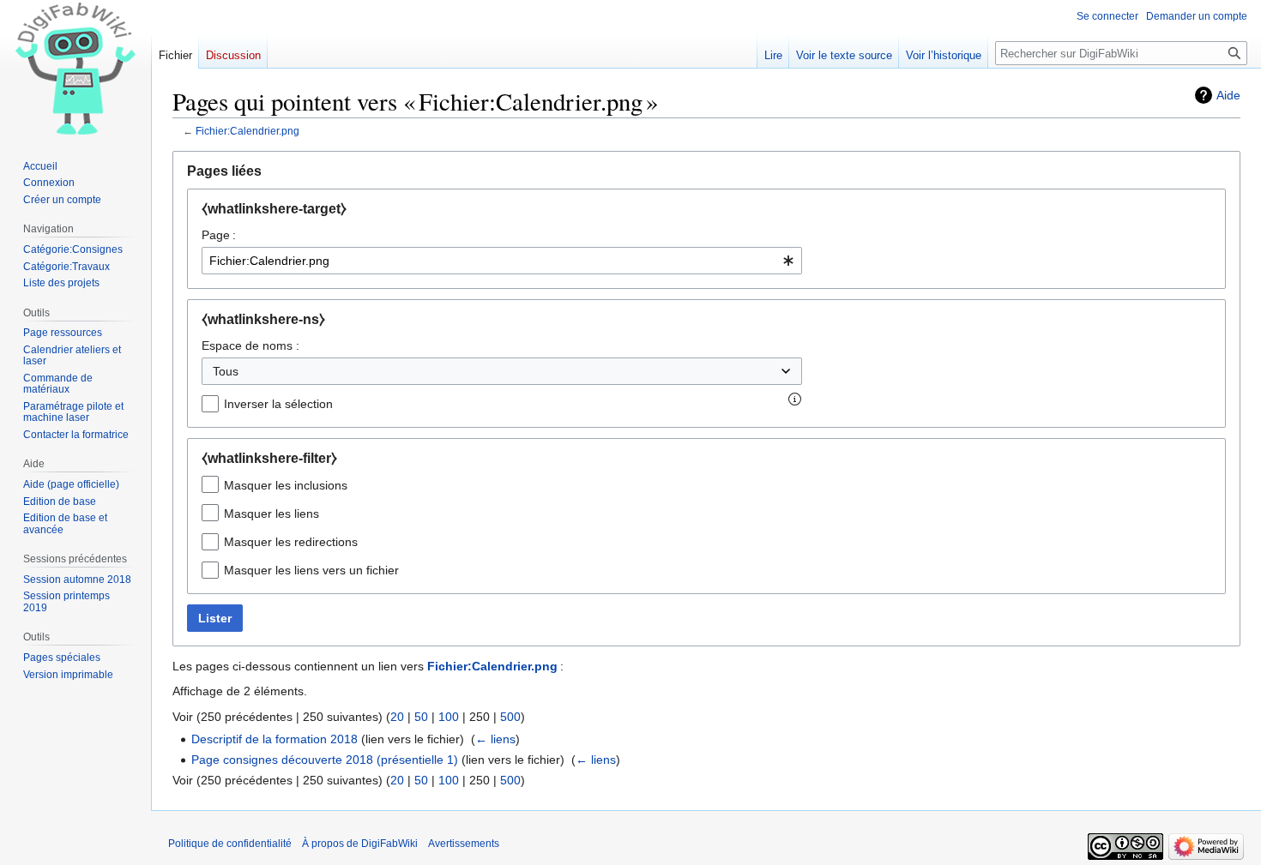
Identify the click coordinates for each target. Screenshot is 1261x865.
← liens (495, 739)
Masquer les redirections (291, 542)
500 (510, 717)
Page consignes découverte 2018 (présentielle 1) (324, 759)
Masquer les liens (271, 513)
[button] (795, 399)
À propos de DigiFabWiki (360, 844)
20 (397, 717)
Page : (219, 235)
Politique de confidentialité (230, 844)
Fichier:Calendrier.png (247, 130)
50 (421, 717)
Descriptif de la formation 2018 (274, 739)
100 (448, 717)
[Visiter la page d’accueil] (75, 68)
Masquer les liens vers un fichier (311, 570)
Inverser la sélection (278, 404)
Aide (1228, 95)
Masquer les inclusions (285, 485)
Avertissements (463, 844)
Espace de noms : (250, 345)
